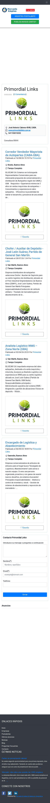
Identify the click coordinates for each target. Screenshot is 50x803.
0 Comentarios (20, 94)
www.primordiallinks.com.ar (19, 130)
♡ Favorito (24, 237)
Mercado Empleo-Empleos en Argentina (29, 796)
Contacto (5, 749)
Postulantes (6, 734)
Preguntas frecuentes (10, 746)
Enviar (25, 595)
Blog (3, 743)
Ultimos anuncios (8, 737)
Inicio (3, 728)
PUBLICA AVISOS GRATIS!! (25, 22)
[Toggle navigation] (46, 2)
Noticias (5, 740)
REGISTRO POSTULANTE (25, 16)
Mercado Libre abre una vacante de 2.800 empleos (22, 772)
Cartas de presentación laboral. (14, 758)
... (40, 767)
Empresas (5, 731)
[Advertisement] (25, 54)
